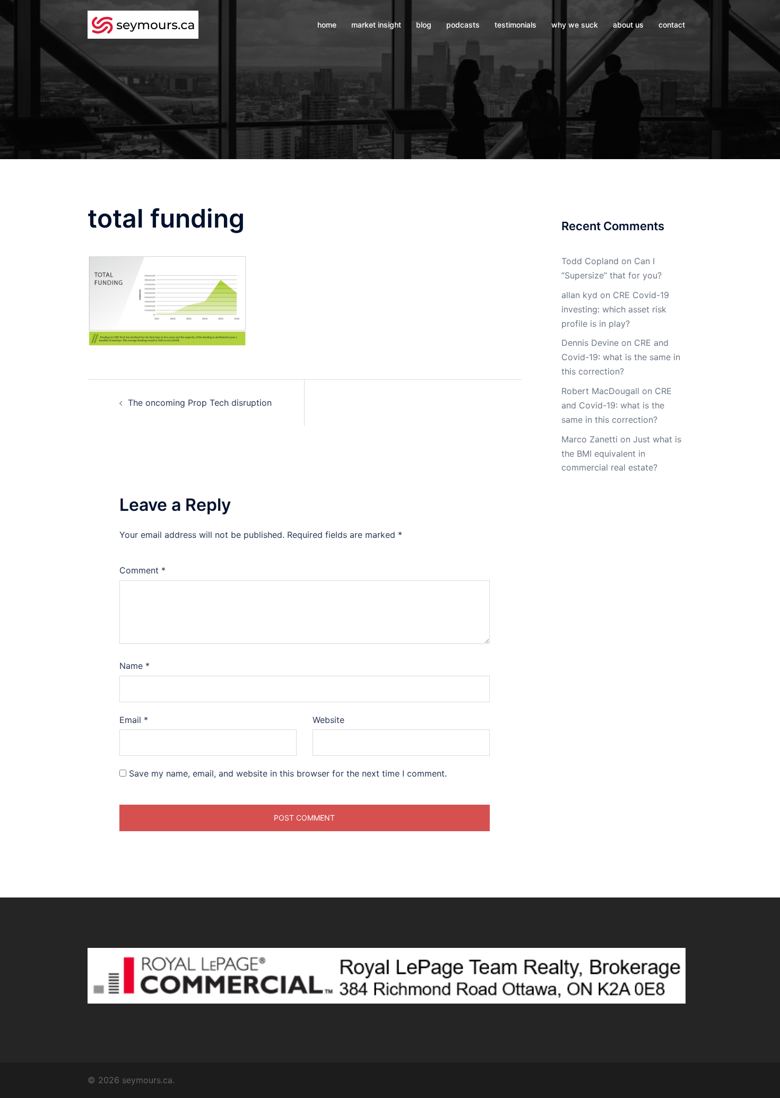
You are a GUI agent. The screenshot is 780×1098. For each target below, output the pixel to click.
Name (134, 665)
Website (328, 719)
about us (628, 24)
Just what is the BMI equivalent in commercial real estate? (621, 453)
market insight (376, 24)
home (326, 24)
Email (133, 719)
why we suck (574, 24)
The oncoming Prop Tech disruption (200, 402)
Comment (142, 570)
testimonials (515, 24)
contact (671, 24)
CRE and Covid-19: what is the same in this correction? (620, 357)
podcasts (463, 24)
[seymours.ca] (143, 24)
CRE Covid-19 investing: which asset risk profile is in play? (615, 309)
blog (423, 24)
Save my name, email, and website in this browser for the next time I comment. (288, 773)
